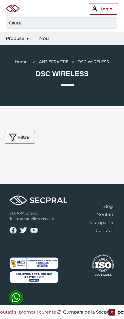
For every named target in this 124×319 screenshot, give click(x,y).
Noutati (104, 214)
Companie (101, 222)
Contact (104, 230)
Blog (107, 206)
